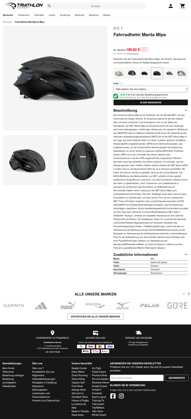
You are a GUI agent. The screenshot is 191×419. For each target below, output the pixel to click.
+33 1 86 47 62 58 (52, 352)
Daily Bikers (78, 371)
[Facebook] (113, 396)
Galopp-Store (79, 389)
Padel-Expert (99, 371)
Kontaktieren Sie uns (52, 342)
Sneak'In (96, 389)
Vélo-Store (97, 411)
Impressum (38, 386)
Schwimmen (24, 14)
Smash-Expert (99, 386)
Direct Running (80, 375)
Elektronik (79, 14)
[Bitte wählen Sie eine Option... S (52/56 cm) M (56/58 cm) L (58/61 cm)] (150, 89)
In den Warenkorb (150, 102)
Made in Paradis (80, 411)
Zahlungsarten (39, 389)
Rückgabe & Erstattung (44, 382)
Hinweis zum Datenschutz (46, 400)
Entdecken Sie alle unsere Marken (95, 316)
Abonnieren (176, 378)
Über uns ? (38, 368)
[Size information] (122, 83)
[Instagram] (121, 396)
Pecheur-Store (99, 375)
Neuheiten (8, 14)
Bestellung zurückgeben (138, 344)
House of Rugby (80, 400)
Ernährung (65, 14)
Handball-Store (80, 397)
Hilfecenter (8, 371)
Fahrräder (39, 14)
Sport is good (99, 397)
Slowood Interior (100, 382)
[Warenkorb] (183, 6)
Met (118, 28)
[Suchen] (49, 6)
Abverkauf (93, 14)
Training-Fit (98, 400)
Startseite (7, 21)
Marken (106, 14)
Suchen (95, 6)
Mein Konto (8, 368)
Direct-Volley (78, 379)
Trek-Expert (98, 404)
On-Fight (96, 368)
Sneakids (97, 393)
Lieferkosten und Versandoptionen (41, 395)
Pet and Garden (100, 379)
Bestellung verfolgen (13, 375)
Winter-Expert (99, 414)
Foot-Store (77, 386)
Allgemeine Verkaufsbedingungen (43, 377)
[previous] (184, 294)
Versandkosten (133, 53)
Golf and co (78, 393)
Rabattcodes (9, 386)
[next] (189, 294)
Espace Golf (78, 382)
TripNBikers (98, 407)
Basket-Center (79, 368)
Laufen (52, 14)
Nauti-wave (78, 414)
